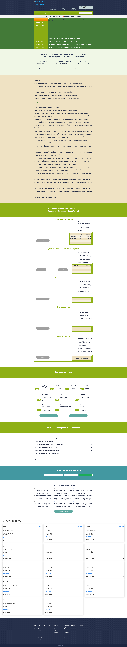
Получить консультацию (78, 415)
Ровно (87, 581)
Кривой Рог (6, 581)
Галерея (53, 13)
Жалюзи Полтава (38, 632)
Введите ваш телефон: (69, 472)
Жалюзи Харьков (38, 627)
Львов (46, 546)
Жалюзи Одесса (37, 628)
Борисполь (88, 563)
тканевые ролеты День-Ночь (52, 158)
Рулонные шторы (39, 44)
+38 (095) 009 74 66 (88, 2)
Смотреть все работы (63, 511)
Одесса (88, 526)
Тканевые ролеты (39, 22)
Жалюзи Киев (37, 625)
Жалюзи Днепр (37, 630)
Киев (4, 526)
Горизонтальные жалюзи (41, 31)
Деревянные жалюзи (40, 38)
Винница (47, 563)
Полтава (88, 546)
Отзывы (66, 13)
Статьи (59, 13)
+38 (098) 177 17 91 (88, 4)
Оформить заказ (48, 415)
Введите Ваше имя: (48, 472)
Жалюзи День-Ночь (68, 635)
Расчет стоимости (58, 627)
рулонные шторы (47, 145)
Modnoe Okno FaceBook (84, 628)
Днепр (5, 546)
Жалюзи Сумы (37, 634)
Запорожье (6, 563)
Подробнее (42, 240)
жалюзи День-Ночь (66, 158)
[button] (63, 438)
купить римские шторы (84, 182)
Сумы (4, 599)
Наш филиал (39, 526)
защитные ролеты (38, 192)
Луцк (46, 581)
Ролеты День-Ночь (40, 25)
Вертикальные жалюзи (41, 28)
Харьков (47, 526)
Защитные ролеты (40, 47)
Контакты (73, 13)
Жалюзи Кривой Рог (38, 637)
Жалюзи (37, 19)
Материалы (46, 627)
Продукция (45, 13)
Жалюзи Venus (39, 35)
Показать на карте (6, 537)
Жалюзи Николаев (38, 639)
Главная (38, 13)
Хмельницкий (48, 599)
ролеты (42, 91)
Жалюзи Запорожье (38, 635)
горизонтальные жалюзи (50, 119)
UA (85, 9)
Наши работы (47, 625)
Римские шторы (39, 41)
